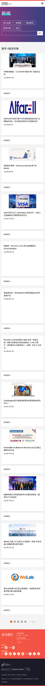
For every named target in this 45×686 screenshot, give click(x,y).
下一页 (32, 622)
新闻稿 (18, 23)
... (28, 622)
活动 (17, 28)
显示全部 (7, 23)
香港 (20, 635)
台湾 (27, 635)
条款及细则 (4, 675)
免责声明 (19, 675)
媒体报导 (30, 23)
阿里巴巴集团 (4, 682)
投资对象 (7, 28)
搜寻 (40, 33)
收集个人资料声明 (11, 675)
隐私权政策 (24, 675)
